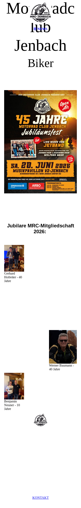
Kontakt (40, 497)
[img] (40, 12)
